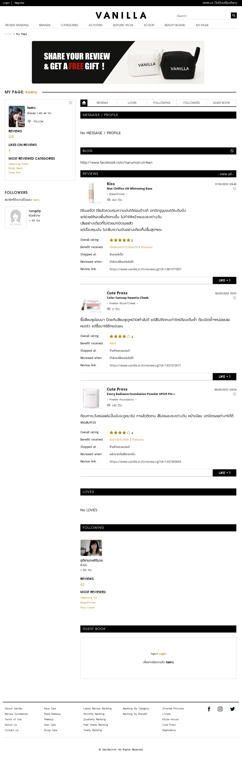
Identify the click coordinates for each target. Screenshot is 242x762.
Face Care (50, 708)
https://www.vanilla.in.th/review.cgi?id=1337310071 (145, 365)
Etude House (170, 719)
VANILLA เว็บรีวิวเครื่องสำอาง (219, 3)
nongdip (35, 210)
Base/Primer (117, 194)
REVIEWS (102, 103)
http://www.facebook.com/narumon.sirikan (116, 162)
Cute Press (117, 293)
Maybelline (169, 730)
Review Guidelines (16, 714)
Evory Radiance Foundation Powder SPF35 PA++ (141, 394)
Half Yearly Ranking (95, 725)
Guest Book (221, 103)
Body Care (50, 730)
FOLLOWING (161, 103)
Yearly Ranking (92, 730)
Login (6, 3)
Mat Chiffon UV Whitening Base (129, 189)
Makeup (49, 719)
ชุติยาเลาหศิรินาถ (91, 560)
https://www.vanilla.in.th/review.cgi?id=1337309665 (145, 461)
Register (19, 3)
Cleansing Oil (88, 597)
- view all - (226, 174)
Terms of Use (13, 719)
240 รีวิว (117, 405)
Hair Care (50, 725)
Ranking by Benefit (135, 714)
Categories (69, 25)
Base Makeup (52, 714)
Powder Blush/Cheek (122, 303)
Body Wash (16, 168)
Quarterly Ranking (94, 719)
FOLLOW (38, 121)
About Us (11, 725)
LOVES (132, 103)
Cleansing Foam (18, 164)
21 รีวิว (116, 309)
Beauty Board (175, 25)
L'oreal (166, 714)
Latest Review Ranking (97, 708)
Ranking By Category (136, 708)
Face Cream (87, 607)
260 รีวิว (117, 200)
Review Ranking (17, 25)
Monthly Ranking (94, 714)
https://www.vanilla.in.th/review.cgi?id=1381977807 (145, 269)
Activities (95, 25)
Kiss (111, 183)
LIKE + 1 (224, 280)
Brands (44, 25)
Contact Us (11, 730)
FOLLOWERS (16, 193)
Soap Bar (14, 172)
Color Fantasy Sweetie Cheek (128, 298)
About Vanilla (13, 708)
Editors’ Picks (123, 25)
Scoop (149, 25)
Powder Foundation (121, 399)
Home (8, 34)
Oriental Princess (173, 708)
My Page (202, 25)
